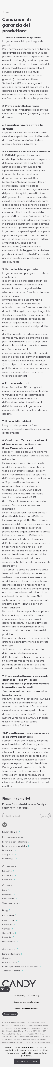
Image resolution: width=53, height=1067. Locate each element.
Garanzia (6, 958)
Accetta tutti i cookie (27, 1061)
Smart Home (9, 832)
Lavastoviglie (8, 858)
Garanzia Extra (9, 962)
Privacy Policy (19, 996)
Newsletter (7, 937)
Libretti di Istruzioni (11, 954)
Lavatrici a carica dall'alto (14, 846)
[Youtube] (4, 824)
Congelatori (7, 875)
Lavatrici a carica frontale (14, 842)
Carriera (6, 929)
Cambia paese (10, 1014)
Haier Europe (8, 920)
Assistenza (8, 949)
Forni (4, 890)
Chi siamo (8, 915)
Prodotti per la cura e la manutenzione (20, 966)
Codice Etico (8, 933)
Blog (5, 910)
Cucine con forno (10, 903)
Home (7, 12)
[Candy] (19, 983)
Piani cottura (8, 898)
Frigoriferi (7, 871)
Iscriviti (45, 816)
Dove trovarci (8, 941)
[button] (7, 989)
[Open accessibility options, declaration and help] (2, 989)
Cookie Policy (33, 996)
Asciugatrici (7, 854)
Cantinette (7, 879)
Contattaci (7, 924)
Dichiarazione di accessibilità (26, 1008)
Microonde (7, 894)
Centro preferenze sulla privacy (26, 1002)
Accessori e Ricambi (11, 970)
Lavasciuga (7, 850)
